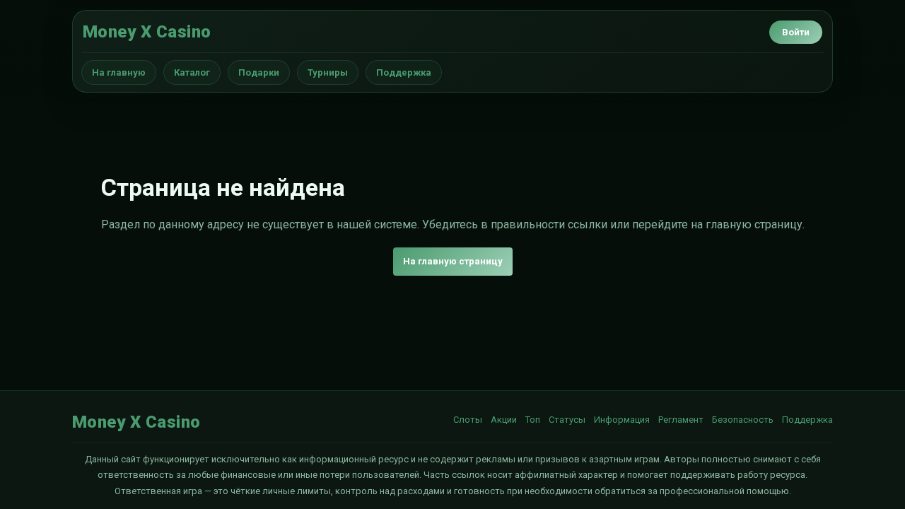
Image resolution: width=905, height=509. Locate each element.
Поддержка (403, 72)
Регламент (680, 419)
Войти (796, 32)
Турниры (328, 72)
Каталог (192, 72)
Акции (504, 419)
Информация (622, 419)
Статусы (567, 419)
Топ (532, 419)
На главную (119, 72)
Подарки (258, 72)
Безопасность (742, 419)
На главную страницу (453, 261)
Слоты (467, 419)
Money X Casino (147, 32)
